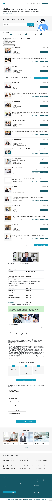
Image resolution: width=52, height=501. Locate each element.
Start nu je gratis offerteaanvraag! (26, 380)
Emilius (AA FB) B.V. (16, 139)
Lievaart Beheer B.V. (17, 215)
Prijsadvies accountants (38, 493)
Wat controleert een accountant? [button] (14, 413)
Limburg (20, 484)
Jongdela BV (15, 224)
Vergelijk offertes (43, 61)
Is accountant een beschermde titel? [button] (15, 416)
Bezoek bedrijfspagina (35, 61)
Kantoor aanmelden (38, 483)
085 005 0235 (38, 488)
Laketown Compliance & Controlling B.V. (21, 148)
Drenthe (20, 478)
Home (27, 3)
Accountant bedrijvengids (10, 499)
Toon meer (26, 471)
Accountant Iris (15, 82)
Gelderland (20, 481)
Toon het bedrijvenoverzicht (8, 13)
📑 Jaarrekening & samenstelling (9, 41)
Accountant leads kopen (38, 482)
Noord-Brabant (21, 485)
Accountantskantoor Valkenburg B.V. (20, 110)
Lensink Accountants (17, 167)
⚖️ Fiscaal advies (6, 43)
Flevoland (20, 479)
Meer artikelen (26, 447)
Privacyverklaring (20, 499)
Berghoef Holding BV (17, 66)
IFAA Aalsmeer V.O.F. (17, 196)
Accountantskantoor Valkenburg (19, 120)
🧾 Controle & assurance (8, 42)
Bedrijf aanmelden (38, 499)
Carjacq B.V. (15, 186)
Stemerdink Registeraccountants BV (20, 233)
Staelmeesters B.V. (16, 129)
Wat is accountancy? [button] (12, 405)
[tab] (17, 391)
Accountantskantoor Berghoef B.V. (19, 56)
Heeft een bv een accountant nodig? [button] (15, 401)
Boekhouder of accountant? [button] (13, 398)
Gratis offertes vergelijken (41, 245)
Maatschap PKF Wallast (17, 92)
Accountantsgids (32, 3)
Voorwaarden (26, 499)
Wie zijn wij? (37, 487)
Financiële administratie (12, 302)
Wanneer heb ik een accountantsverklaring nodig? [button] (14, 391)
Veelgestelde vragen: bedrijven (39, 490)
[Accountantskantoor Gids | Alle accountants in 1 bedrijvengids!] (9, 3)
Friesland (20, 480)
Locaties (38, 3)
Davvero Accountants (17, 205)
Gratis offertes (45, 3)
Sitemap (16, 499)
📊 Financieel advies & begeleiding (9, 45)
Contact (36, 486)
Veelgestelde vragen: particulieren (40, 489)
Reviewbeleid (44, 499)
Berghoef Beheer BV (16, 47)
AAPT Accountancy (16, 158)
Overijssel (20, 483)
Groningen (20, 482)
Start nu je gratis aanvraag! (41, 77)
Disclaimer (30, 499)
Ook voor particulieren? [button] (13, 394)
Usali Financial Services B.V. (18, 101)
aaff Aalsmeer (15, 177)
